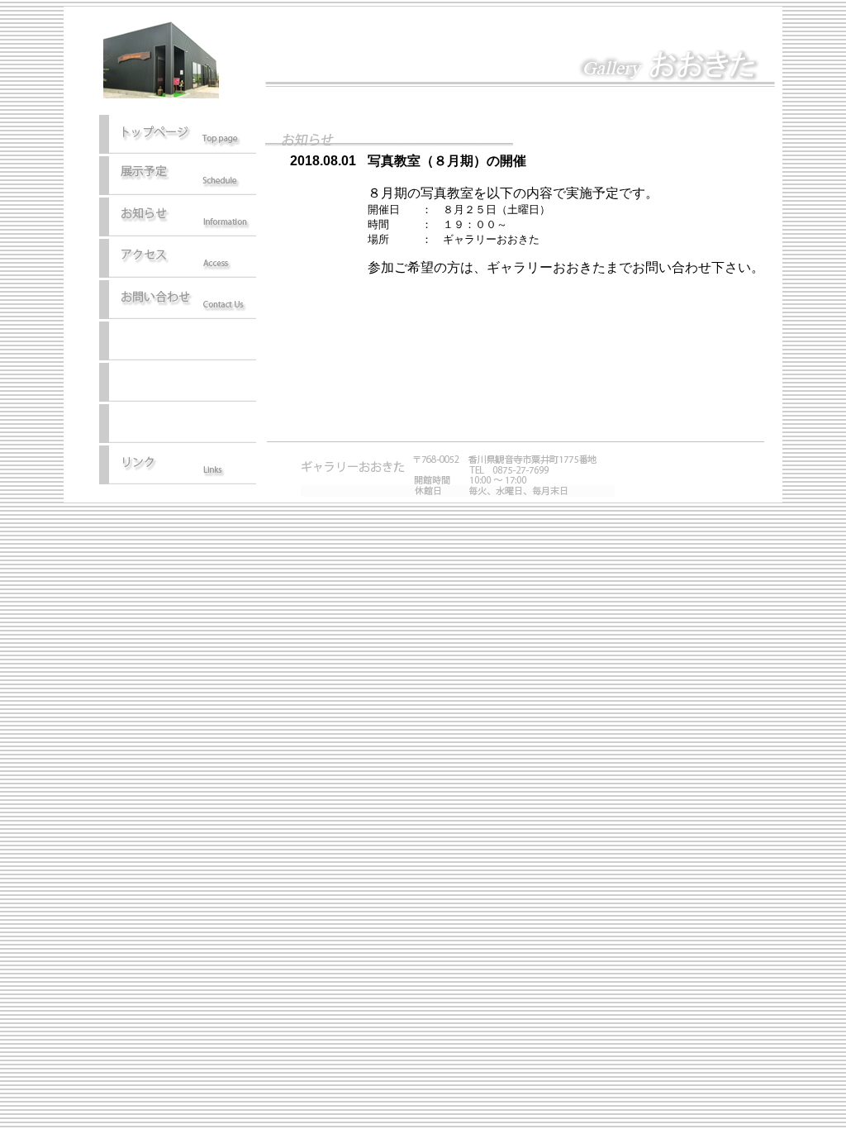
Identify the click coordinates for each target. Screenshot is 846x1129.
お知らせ (177, 218)
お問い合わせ (177, 301)
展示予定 (177, 177)
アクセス (177, 259)
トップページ (177, 135)
